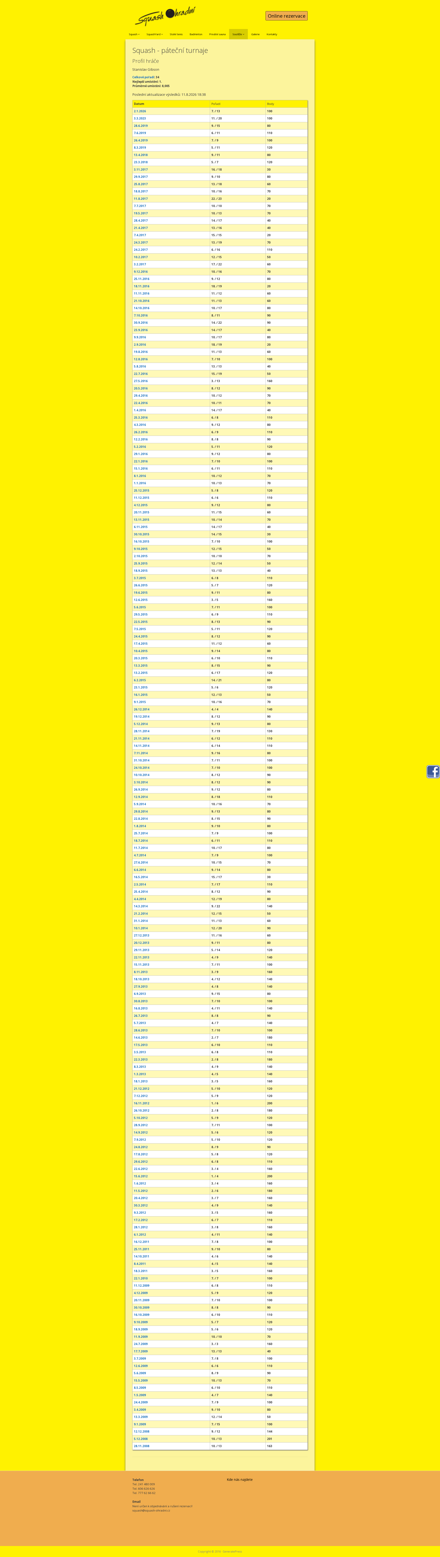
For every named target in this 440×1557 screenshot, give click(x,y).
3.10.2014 (141, 782)
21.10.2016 (141, 301)
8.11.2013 (141, 972)
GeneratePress (232, 1551)
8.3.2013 (140, 1067)
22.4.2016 (141, 403)
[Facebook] (433, 771)
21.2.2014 (141, 914)
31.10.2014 (141, 760)
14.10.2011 (141, 1256)
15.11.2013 (141, 965)
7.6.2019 (140, 133)
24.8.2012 (141, 1147)
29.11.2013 (141, 950)
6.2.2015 (140, 680)
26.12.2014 (141, 709)
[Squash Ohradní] (165, 14)
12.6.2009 (141, 1366)
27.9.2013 (141, 987)
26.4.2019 (141, 140)
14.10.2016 (141, 308)
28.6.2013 (141, 1030)
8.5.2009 (140, 1388)
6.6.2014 (140, 870)
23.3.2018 (141, 162)
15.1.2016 (141, 468)
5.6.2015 (140, 607)
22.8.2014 (141, 819)
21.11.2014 (141, 738)
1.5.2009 (140, 1395)
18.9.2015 (141, 571)
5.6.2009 (140, 1373)
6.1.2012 (140, 1235)
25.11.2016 (141, 279)
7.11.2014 (141, 753)
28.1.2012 (141, 1227)
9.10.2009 (141, 1322)
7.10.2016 (141, 315)
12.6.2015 (141, 600)
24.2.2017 (141, 250)
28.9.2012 (141, 1125)
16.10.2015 (141, 541)
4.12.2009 (141, 1293)
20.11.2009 (141, 1300)
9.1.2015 (140, 702)
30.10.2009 (141, 1307)
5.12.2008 (141, 1439)
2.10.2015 (141, 556)
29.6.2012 (141, 1162)
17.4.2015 (141, 644)
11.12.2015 (141, 498)
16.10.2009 (141, 1315)
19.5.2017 (141, 213)
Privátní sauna (217, 34)
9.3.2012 (140, 1213)
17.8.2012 (141, 1154)
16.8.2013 (141, 1008)
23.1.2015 (141, 687)
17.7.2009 (141, 1351)
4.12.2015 (141, 505)
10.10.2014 (141, 775)
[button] (139, 34)
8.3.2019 (140, 148)
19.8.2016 (141, 352)
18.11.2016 (141, 286)
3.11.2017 (141, 169)
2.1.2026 (140, 111)
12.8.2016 (141, 359)
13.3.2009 (141, 1417)
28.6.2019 (141, 126)
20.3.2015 (141, 658)
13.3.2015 (141, 666)
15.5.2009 (141, 1380)
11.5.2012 (141, 1191)
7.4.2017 (140, 235)
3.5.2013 (140, 1052)
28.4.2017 (141, 220)
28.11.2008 (141, 1446)
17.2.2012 (141, 1220)
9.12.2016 (141, 272)
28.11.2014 (141, 731)
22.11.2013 (141, 957)
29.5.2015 (141, 614)
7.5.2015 (140, 629)
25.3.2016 (141, 418)
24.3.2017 (141, 242)
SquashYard (154, 34)
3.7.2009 (140, 1358)
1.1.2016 (140, 483)
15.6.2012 (141, 1176)
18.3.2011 (141, 1271)
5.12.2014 (141, 724)
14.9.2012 (141, 1132)
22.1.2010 (141, 1278)
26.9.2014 (141, 789)
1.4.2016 (140, 410)
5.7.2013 (140, 1023)
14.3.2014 (141, 906)
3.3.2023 (140, 118)
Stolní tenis (176, 34)
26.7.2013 (141, 1016)
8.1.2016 (140, 476)
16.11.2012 (141, 1103)
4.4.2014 (140, 899)
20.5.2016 (141, 388)
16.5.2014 (141, 877)
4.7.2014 (140, 855)
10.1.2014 (141, 928)
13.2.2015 (141, 673)
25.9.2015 (141, 563)
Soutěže (238, 34)
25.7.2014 (141, 833)
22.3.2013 (141, 1059)
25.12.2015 (141, 490)
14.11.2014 (141, 746)
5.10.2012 (141, 1118)
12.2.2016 (141, 439)
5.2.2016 (140, 447)
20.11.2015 (141, 512)
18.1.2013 (141, 1081)
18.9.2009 (141, 1329)
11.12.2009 (141, 1286)
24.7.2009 (141, 1344)
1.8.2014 (140, 826)
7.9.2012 (140, 1140)
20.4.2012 (141, 1198)
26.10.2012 (141, 1110)
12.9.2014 (141, 797)
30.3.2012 (141, 1205)
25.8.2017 (141, 184)
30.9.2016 (141, 323)
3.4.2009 (140, 1410)
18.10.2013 (141, 979)
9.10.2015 (141, 549)
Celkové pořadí (143, 77)
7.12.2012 (141, 1096)
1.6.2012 (140, 1183)
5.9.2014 (140, 804)
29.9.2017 (141, 177)
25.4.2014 (141, 892)
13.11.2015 (141, 520)
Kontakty (272, 34)
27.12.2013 (141, 935)
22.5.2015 (141, 622)
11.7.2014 (141, 848)
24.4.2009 (141, 1402)
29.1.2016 (141, 454)
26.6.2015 (141, 585)
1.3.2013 (140, 1074)
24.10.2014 (141, 768)
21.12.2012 (141, 1089)
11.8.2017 (141, 199)
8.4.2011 (140, 1264)
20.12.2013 (141, 943)
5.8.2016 (140, 366)
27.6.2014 (141, 862)
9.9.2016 (140, 337)
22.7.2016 (141, 374)
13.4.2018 (141, 155)
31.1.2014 (141, 921)
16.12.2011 (141, 1242)
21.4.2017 (141, 228)
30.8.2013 (141, 1001)
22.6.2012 (141, 1169)
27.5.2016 (141, 381)
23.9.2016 (141, 330)
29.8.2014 (141, 811)
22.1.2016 (141, 461)
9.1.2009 (140, 1424)
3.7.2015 (140, 578)
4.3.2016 (140, 425)
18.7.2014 (141, 841)
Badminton (196, 34)
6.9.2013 (140, 994)
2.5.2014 (140, 884)
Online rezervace (286, 16)
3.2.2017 (140, 264)
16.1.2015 (141, 695)
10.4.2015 (141, 651)
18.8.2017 (141, 191)
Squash (133, 34)
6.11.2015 (141, 527)
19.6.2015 (141, 593)
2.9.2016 (140, 345)
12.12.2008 (141, 1431)
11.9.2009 (141, 1337)
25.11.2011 (141, 1249)
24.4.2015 (141, 636)
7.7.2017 (140, 206)
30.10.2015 (141, 534)
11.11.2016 (141, 293)
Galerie (255, 34)
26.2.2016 (141, 432)
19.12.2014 (141, 717)
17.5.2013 (141, 1045)
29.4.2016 (141, 396)
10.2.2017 (141, 257)
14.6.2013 (141, 1037)
